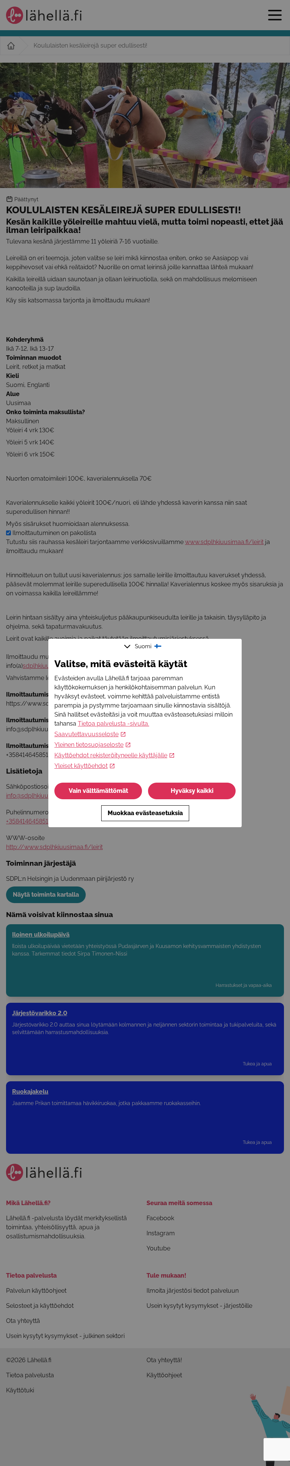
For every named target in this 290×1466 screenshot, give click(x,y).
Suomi (143, 646)
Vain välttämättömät (98, 790)
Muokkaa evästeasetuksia (145, 813)
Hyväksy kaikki (192, 790)
